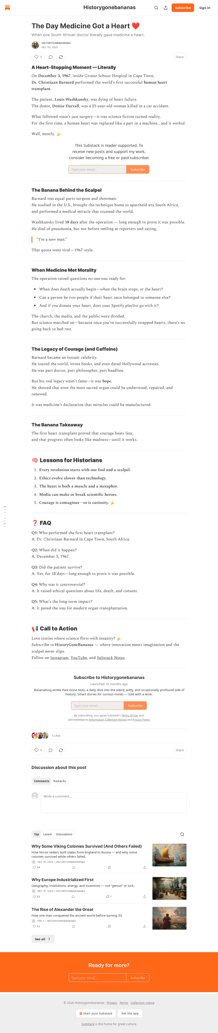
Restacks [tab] (59, 781)
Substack (88, 1024)
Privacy (112, 1003)
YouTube (78, 658)
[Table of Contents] (5, 516)
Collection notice (142, 1003)
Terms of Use (129, 715)
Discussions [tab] (64, 834)
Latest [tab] (47, 834)
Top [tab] (36, 834)
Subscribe (183, 8)
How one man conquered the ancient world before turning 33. (77, 915)
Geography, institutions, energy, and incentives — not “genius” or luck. (83, 885)
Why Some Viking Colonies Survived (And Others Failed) (87, 846)
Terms (123, 1003)
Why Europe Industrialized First (62, 879)
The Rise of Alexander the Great (62, 909)
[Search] (156, 7)
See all (40, 939)
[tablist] (50, 781)
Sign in (204, 8)
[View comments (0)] (50, 57)
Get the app (130, 1013)
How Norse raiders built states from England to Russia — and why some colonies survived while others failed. (84, 854)
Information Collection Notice (107, 720)
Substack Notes (111, 658)
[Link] (25, 67)
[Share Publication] (165, 7)
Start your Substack (97, 1013)
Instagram (59, 658)
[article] (109, 857)
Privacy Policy (141, 720)
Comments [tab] (41, 781)
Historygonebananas (56, 42)
